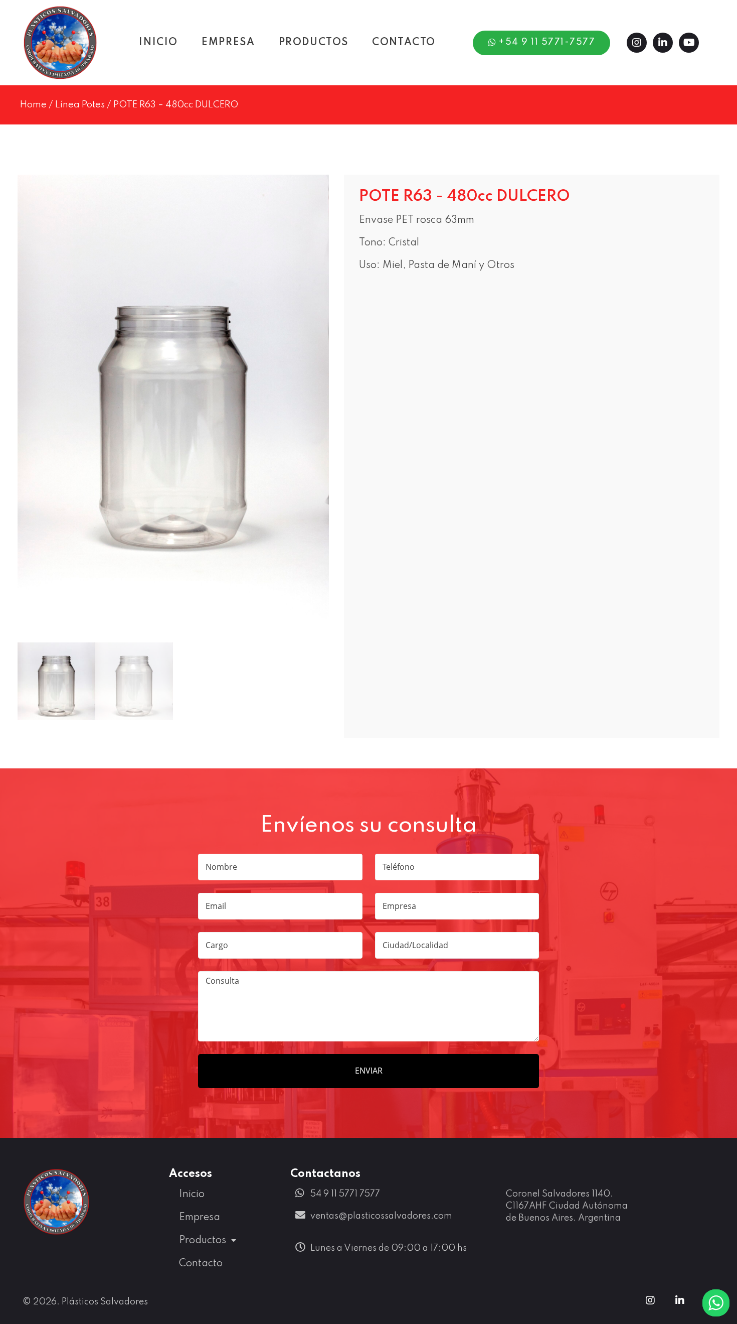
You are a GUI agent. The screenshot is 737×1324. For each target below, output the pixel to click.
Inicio (192, 1194)
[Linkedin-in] (663, 43)
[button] (542, 43)
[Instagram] (637, 43)
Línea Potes (80, 104)
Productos (202, 1241)
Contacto (201, 1264)
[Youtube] (689, 43)
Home (33, 104)
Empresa (199, 1218)
